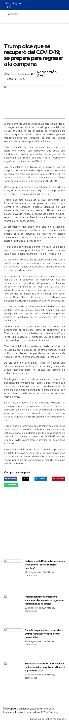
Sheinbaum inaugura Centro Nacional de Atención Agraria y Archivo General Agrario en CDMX (44, 667)
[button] (24, 18)
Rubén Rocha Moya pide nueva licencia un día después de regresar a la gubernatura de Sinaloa (44, 600)
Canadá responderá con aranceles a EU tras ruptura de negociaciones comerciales (44, 634)
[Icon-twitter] (55, 5)
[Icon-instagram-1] (60, 5)
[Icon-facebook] (50, 5)
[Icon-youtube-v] (64, 5)
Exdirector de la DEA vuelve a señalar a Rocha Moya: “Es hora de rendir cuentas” (45, 564)
